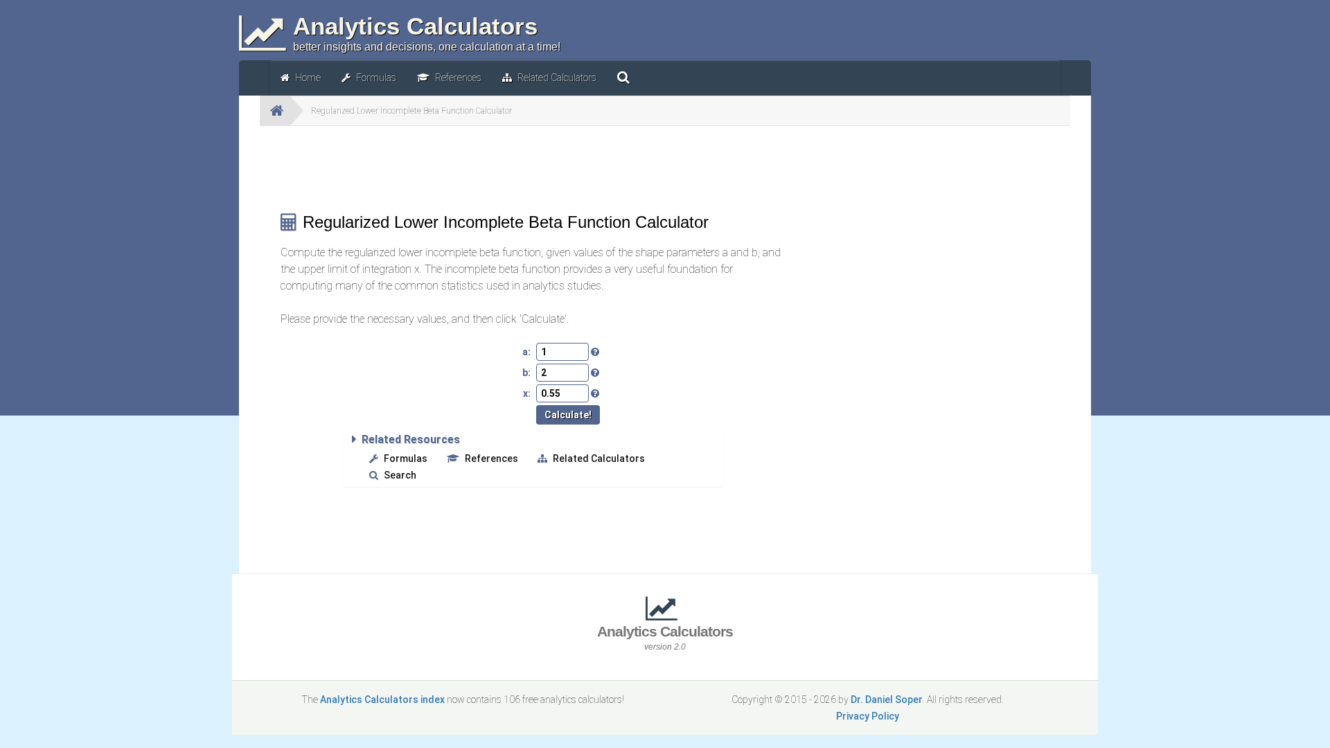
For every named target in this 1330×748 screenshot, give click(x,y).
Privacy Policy (867, 716)
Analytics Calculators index (382, 699)
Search (400, 475)
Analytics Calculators (665, 637)
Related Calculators (599, 458)
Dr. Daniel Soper (887, 699)
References (491, 458)
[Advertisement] (533, 167)
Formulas (405, 458)
